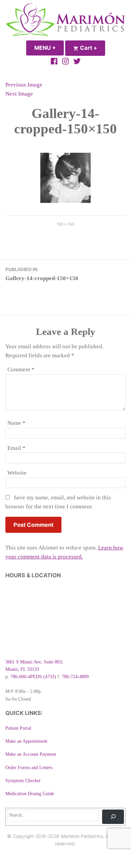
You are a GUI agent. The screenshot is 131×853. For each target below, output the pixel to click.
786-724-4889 (75, 676)
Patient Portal (18, 728)
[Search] (113, 817)
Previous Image (23, 85)
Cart (92, 47)
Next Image (19, 94)
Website (17, 473)
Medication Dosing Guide (29, 793)
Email (16, 448)
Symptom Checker (23, 780)
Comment (21, 369)
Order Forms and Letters (28, 767)
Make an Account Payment (30, 754)
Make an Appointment (26, 741)
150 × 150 (65, 224)
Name (16, 423)
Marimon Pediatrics (82, 836)
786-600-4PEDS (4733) (33, 676)
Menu (49, 47)
